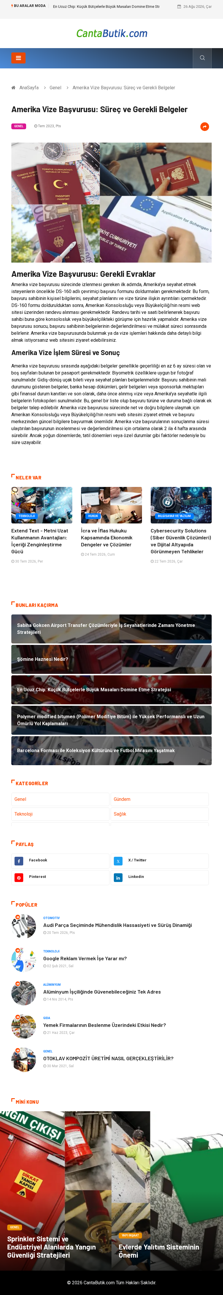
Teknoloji (27, 516)
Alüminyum (52, 984)
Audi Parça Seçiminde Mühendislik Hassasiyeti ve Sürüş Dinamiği (117, 925)
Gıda (46, 1018)
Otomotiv (51, 918)
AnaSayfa (29, 87)
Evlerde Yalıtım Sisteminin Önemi (159, 1251)
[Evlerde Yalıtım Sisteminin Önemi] (167, 1191)
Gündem (122, 799)
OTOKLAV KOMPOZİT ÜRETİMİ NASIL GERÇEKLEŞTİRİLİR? (108, 1058)
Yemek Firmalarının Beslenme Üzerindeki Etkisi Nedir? (104, 1025)
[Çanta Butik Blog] (112, 33)
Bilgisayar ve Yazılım (174, 516)
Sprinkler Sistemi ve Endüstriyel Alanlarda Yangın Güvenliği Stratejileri (51, 1246)
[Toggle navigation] (18, 57)
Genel (55, 87)
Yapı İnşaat (130, 1235)
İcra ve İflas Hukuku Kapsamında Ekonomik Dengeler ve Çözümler (106, 537)
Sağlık (120, 814)
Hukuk (93, 516)
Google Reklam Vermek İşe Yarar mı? (85, 958)
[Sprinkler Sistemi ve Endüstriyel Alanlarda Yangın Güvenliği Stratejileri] (56, 1191)
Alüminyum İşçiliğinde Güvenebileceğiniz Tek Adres (102, 991)
